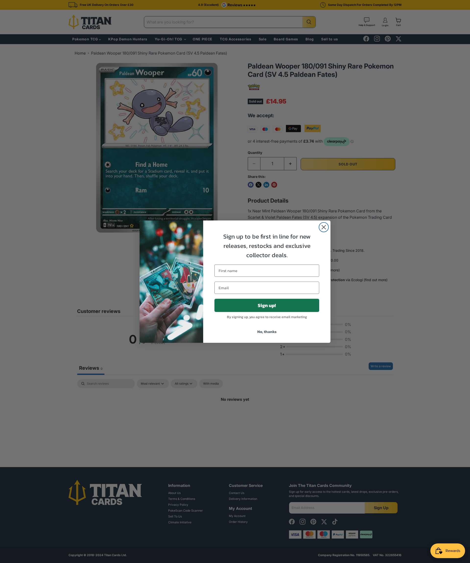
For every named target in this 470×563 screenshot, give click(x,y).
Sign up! (267, 305)
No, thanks (267, 331)
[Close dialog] (324, 227)
